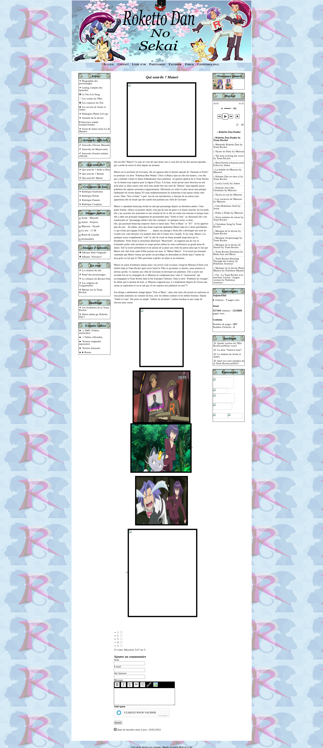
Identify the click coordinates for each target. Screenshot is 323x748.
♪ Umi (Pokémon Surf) (227, 207)
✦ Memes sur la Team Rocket (90, 291)
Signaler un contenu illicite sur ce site (177, 747)
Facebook (175, 64)
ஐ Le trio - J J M (87, 230)
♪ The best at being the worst (228, 157)
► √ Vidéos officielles (90, 337)
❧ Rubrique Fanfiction (91, 191)
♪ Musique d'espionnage (227, 239)
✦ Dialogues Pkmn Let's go (93, 113)
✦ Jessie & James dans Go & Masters (94, 130)
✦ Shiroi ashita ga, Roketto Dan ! (93, 315)
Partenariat (157, 64)
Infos (95, 76)
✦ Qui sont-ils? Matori (91, 178)
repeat (237, 124)
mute (222, 108)
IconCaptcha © (163, 716)
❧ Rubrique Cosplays (90, 204)
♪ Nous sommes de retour (228, 218)
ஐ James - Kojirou (88, 222)
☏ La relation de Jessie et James (227, 355)
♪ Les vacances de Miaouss (227, 200)
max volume (234, 108)
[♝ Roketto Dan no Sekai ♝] (161, 31)
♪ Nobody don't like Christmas (225, 189)
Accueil (108, 64)
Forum (189, 64)
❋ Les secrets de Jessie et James (92, 108)
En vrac (95, 265)
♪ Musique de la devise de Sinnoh (227, 246)
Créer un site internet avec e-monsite (146, 747)
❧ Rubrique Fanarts (89, 200)
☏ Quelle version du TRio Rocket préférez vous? (227, 344)
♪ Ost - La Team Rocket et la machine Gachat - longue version (228, 279)
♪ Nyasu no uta (227, 194)
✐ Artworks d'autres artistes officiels (93, 154)
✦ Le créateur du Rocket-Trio (94, 278)
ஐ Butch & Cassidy (89, 234)
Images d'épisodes (95, 248)
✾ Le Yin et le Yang (89, 94)
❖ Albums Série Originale (92, 252)
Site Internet (120, 673)
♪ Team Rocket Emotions (228, 253)
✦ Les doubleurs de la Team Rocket (94, 308)
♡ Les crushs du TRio (90, 98)
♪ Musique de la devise (227, 232)
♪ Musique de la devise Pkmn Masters (228, 269)
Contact (123, 64)
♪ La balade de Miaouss (227, 170)
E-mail (117, 666)
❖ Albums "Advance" (90, 256)
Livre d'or (139, 64)
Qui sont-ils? (95, 165)
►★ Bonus (85, 352)
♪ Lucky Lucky (226, 183)
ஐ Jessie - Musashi (88, 218)
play (225, 116)
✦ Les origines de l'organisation (88, 284)
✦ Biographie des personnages (88, 82)
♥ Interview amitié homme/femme (88, 123)
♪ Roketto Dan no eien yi (228, 177)
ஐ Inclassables (86, 239)
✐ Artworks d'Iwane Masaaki (94, 145)
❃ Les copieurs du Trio (91, 102)
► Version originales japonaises (90, 342)
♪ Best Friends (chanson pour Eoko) (228, 164)
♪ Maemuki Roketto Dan (228, 145)
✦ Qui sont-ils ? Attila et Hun (94, 169)
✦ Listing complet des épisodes (90, 89)
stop (237, 116)
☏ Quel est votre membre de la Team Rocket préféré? (228, 362)
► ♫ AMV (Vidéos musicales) (89, 331)
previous (219, 116)
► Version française (89, 348)
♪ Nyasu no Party (228, 151)
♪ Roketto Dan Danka (227, 138)
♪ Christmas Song (227, 225)
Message (118, 680)
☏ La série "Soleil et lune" (227, 350)
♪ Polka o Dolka (228, 212)
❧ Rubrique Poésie (89, 195)
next (231, 116)
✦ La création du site (90, 270)
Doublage (95, 303)
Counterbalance (208, 64)
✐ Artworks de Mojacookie (93, 149)
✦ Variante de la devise (91, 118)
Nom (116, 659)
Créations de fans (95, 187)
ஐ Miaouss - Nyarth (89, 226)
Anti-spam (119, 706)
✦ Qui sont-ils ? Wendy (91, 173)
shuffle (242, 124)
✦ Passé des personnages (92, 274)
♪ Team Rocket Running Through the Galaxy (226, 261)
